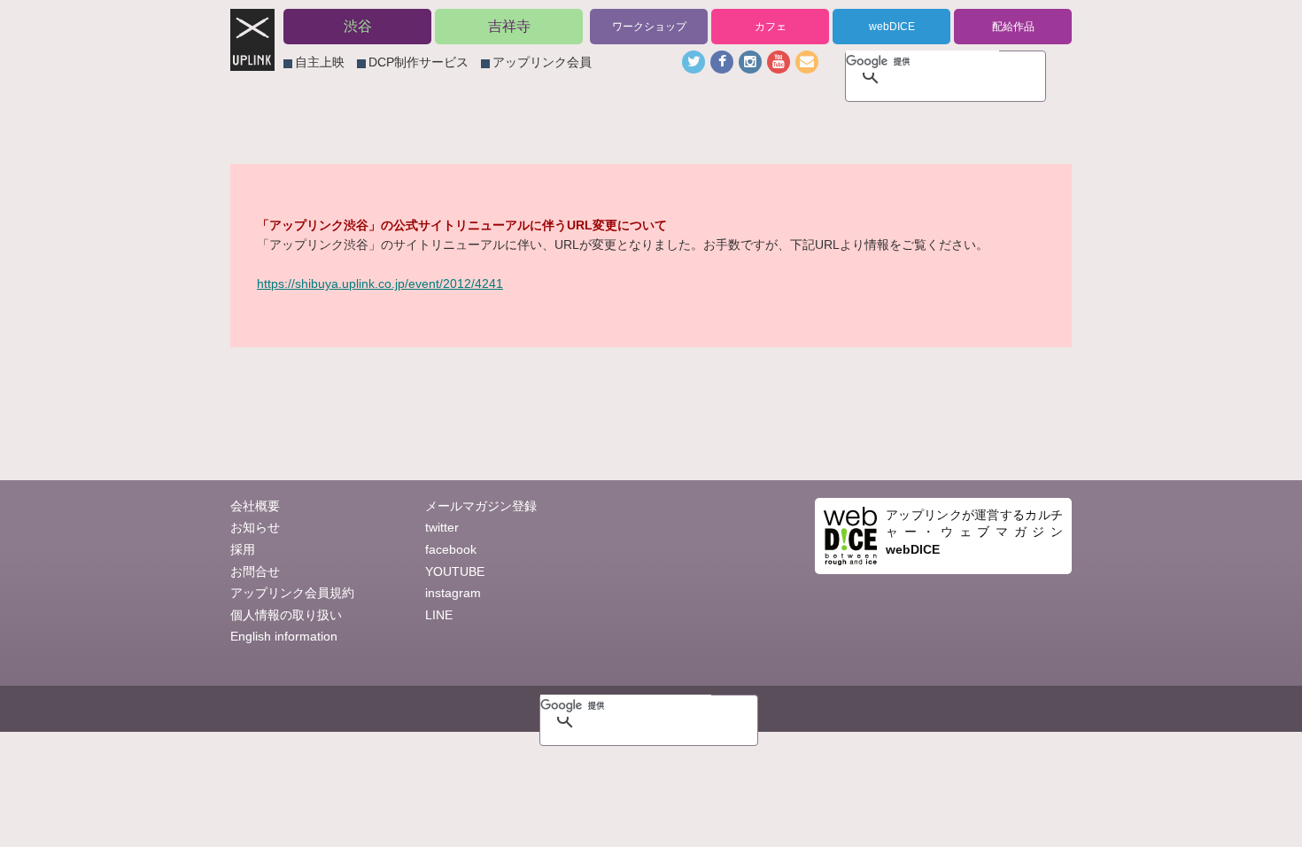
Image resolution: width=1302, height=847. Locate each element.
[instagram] (750, 62)
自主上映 (320, 62)
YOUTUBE (454, 571)
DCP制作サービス (418, 62)
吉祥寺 (509, 26)
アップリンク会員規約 (292, 593)
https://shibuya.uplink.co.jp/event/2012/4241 (380, 283)
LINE (439, 615)
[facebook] (721, 62)
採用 (242, 549)
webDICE (892, 26)
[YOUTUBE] (778, 62)
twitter (442, 527)
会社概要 (255, 506)
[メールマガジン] (806, 62)
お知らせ (255, 527)
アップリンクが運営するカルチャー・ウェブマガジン (974, 532)
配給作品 (1013, 26)
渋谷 (358, 26)
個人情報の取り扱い (286, 615)
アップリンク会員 (542, 62)
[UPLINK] (252, 61)
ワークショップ (649, 26)
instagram (453, 593)
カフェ (771, 26)
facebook (451, 549)
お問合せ (255, 571)
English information (283, 636)
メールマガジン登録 (481, 506)
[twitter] (693, 62)
